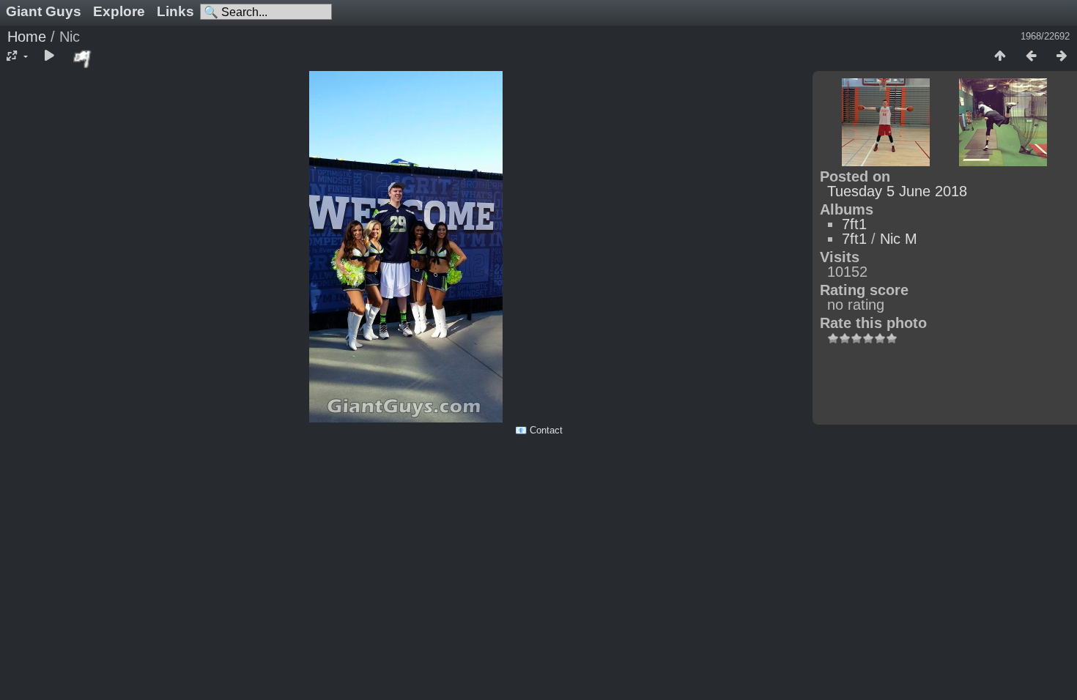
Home (26, 37)
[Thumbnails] (1000, 56)
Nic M (898, 239)
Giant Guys (43, 11)
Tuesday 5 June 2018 (897, 191)
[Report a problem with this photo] (82, 58)
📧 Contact (539, 430)
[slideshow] (49, 56)
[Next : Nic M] (1061, 56)
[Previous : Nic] (1030, 56)
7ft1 (854, 224)
